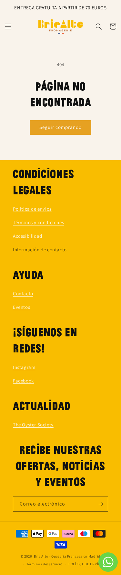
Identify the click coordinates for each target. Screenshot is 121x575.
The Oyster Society (33, 425)
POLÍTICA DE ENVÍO (84, 564)
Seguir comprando (60, 127)
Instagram (24, 367)
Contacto (23, 293)
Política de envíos (32, 209)
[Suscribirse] (101, 504)
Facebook (23, 381)
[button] (8, 26)
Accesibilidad (27, 236)
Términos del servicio (44, 564)
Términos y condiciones (38, 222)
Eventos (21, 307)
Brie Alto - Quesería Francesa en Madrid (67, 556)
